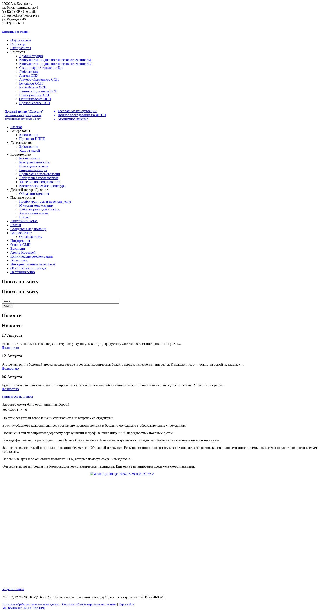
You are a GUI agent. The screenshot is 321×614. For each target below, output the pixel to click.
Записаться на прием (17, 396)
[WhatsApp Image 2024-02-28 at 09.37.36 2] (160, 525)
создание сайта (13, 589)
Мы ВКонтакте (12, 607)
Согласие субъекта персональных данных (89, 604)
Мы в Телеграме (34, 607)
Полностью (10, 347)
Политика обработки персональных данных (31, 604)
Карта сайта (126, 604)
